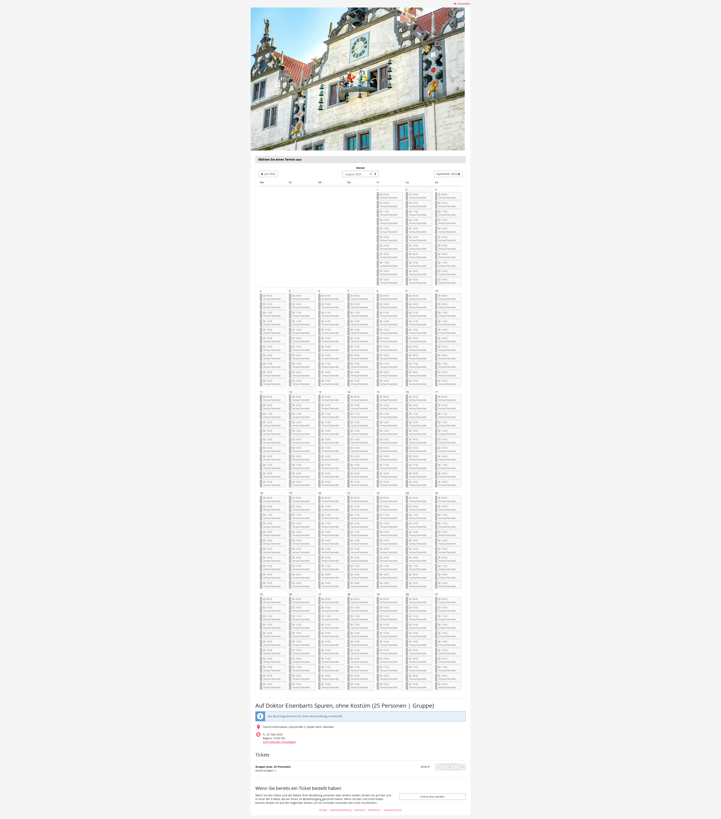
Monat (360, 168)
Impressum (359, 809)
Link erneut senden (432, 796)
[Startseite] (358, 79)
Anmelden (463, 3)
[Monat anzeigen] (375, 174)
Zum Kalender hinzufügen (279, 742)
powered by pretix (393, 809)
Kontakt (323, 809)
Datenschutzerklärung (340, 809)
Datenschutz (374, 809)
